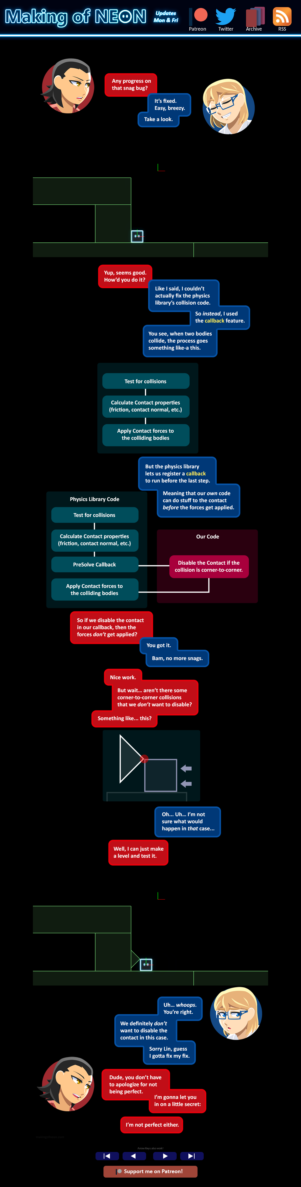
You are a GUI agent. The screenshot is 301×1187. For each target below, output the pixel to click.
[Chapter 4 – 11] (150, 138)
